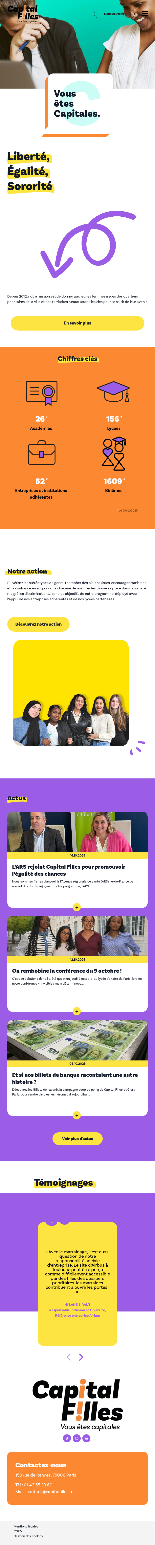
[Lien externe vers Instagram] (77, 1438)
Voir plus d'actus (77, 1138)
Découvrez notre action (38, 624)
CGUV (18, 1531)
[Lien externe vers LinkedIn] (86, 1438)
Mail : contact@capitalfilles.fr (44, 1491)
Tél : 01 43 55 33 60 (33, 1485)
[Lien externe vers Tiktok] (67, 1438)
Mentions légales (26, 1526)
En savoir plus (77, 323)
